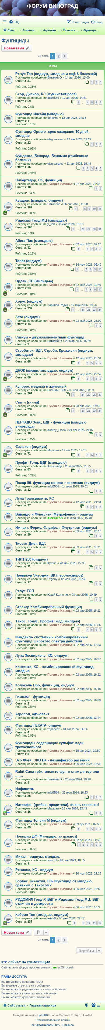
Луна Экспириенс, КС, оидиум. (42, 655)
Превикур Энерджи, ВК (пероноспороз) (49, 575)
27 (100, 395)
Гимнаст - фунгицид (32, 696)
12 (100, 923)
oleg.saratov (55, 139)
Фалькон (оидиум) (31, 447)
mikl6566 (53, 97)
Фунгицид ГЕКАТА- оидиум (38, 725)
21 (83, 309)
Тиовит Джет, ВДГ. (30, 543)
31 (100, 229)
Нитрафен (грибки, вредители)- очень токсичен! (57, 805)
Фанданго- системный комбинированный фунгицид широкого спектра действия (51, 639)
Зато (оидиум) (27, 317)
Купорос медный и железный (40, 386)
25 (88, 395)
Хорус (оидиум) (28, 301)
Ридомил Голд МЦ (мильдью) (41, 220)
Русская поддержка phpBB (53, 1019)
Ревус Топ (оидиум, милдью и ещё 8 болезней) (56, 74)
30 (94, 229)
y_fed (51, 224)
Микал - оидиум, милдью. (37, 857)
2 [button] (59, 56)
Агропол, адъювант (32, 714)
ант (54, 967)
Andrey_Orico (56, 430)
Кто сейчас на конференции (25, 962)
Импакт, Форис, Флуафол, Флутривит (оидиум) (56, 528)
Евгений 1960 (56, 390)
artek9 (51, 918)
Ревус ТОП (24, 591)
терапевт (53, 729)
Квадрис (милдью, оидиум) (39, 200)
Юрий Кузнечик (57, 594)
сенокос (52, 117)
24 (100, 309)
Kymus (52, 563)
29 (88, 229)
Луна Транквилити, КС (34, 498)
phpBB (43, 1015)
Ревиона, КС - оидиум (34, 870)
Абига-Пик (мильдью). (34, 241)
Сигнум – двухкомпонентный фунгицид (49, 337)
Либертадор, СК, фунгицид (38, 180)
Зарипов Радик (57, 305)
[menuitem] (14, 22)
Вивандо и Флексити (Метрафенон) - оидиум (54, 514)
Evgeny (52, 579)
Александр (54, 466)
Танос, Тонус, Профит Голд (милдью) (47, 621)
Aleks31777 (55, 518)
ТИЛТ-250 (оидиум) (31, 559)
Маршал (53, 450)
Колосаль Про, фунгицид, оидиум (44, 685)
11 (100, 209)
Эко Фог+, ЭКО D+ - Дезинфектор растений (52, 760)
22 (88, 309)
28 (83, 229)
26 (94, 395)
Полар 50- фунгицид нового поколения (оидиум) (57, 483)
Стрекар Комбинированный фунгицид (48, 607)
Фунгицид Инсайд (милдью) (39, 114)
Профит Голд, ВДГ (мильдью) (40, 462)
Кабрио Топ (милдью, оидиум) (41, 915)
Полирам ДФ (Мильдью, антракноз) (46, 836)
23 (94, 309)
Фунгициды (15, 40)
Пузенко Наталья (59, 183)
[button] (64, 56)
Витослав (53, 204)
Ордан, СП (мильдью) (34, 281)
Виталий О (54, 77)
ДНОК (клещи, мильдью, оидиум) (44, 370)
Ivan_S (52, 860)
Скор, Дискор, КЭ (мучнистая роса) (45, 94)
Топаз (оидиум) (28, 261)
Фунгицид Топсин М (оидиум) (40, 820)
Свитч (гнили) (27, 402)
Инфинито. (24, 789)
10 (94, 209)
